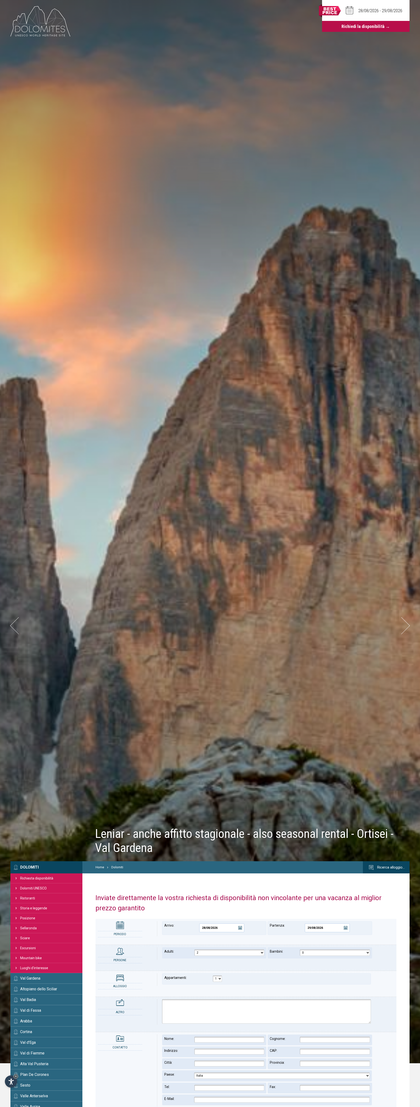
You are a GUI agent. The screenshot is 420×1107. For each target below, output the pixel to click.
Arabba (26, 1021)
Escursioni (28, 948)
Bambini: (276, 951)
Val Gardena (30, 978)
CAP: (273, 1051)
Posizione (27, 918)
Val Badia (28, 999)
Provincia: (277, 1062)
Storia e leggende (33, 908)
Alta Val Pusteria (34, 1064)
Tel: (167, 1087)
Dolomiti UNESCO (33, 888)
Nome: (169, 1039)
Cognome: (278, 1039)
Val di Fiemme (32, 1053)
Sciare (25, 938)
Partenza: (277, 925)
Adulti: (169, 951)
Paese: (169, 1074)
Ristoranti (27, 898)
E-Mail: (169, 1099)
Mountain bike (31, 958)
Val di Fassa (30, 1010)
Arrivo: (169, 925)
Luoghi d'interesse (34, 968)
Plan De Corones (34, 1074)
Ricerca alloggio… (390, 867)
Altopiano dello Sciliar (38, 989)
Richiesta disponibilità (36, 878)
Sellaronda (28, 928)
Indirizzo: (171, 1051)
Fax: (273, 1087)
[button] (18, 625)
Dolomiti (29, 867)
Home (100, 867)
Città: (168, 1062)
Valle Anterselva (34, 1096)
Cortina (26, 1031)
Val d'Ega (28, 1042)
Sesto (25, 1085)
